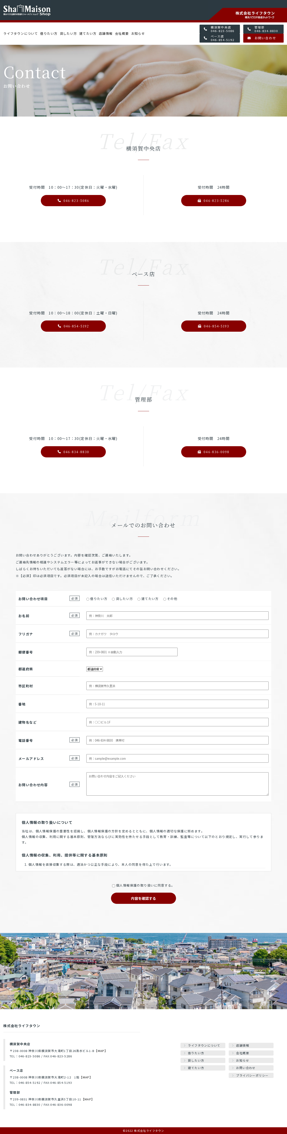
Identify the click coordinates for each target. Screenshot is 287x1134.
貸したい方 (68, 33)
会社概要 (122, 33)
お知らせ (138, 33)
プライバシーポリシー (252, 1075)
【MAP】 (101, 1051)
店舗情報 (106, 33)
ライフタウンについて (20, 33)
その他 (172, 598)
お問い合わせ (245, 1068)
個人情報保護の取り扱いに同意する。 (145, 885)
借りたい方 (48, 33)
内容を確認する (143, 898)
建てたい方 (88, 33)
